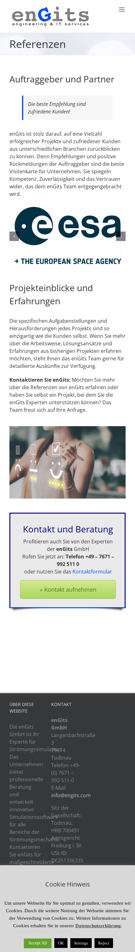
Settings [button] (81, 943)
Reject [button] (103, 943)
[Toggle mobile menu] (122, 9)
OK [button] (61, 943)
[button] (14, 236)
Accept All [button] (37, 943)
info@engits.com (71, 795)
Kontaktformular (92, 571)
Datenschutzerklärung (98, 925)
